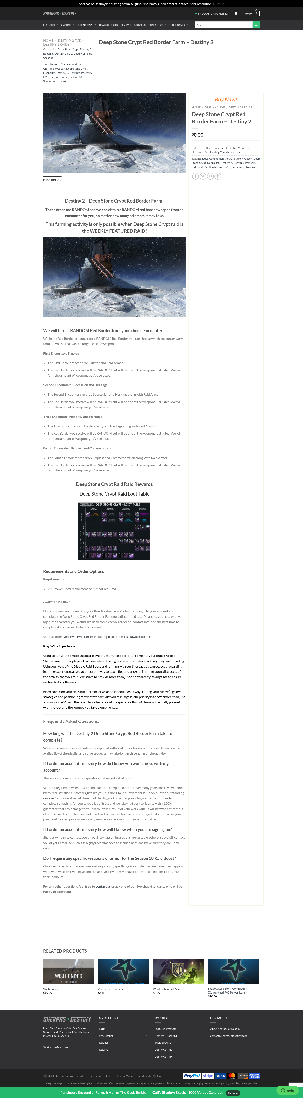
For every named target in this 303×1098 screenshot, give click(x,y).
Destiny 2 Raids (56, 44)
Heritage (74, 72)
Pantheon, (68, 1092)
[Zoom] (49, 168)
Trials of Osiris (108, 24)
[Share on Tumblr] (217, 176)
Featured (49, 24)
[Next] (258, 980)
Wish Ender (50, 989)
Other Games (177, 24)
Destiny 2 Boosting (239, 148)
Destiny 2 (62, 72)
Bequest (55, 64)
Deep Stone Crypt (68, 49)
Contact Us (156, 24)
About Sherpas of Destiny (225, 1028)
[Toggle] (147, 1036)
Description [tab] (52, 180)
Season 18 (76, 77)
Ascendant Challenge (111, 989)
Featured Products (165, 1028)
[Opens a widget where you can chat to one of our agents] (287, 1091)
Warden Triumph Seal (166, 989)
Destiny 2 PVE (85, 24)
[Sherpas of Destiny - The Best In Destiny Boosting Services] (60, 13)
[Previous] (43, 980)
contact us (103, 886)
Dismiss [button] (218, 4)
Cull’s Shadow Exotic (169, 1092)
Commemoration (71, 64)
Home (48, 40)
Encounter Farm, (91, 1092)
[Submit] (256, 24)
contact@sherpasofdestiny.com (228, 1035)
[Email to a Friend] (210, 176)
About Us (140, 24)
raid (52, 77)
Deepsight (49, 72)
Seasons (66, 24)
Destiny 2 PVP (163, 1056)
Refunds (103, 1042)
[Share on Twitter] (203, 176)
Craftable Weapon (54, 68)
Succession (49, 81)
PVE (45, 77)
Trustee (61, 81)
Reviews (126, 24)
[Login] (236, 13)
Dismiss (233, 1093)
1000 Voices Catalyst (205, 1092)
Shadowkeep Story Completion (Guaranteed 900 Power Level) (227, 990)
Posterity (86, 72)
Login (102, 1028)
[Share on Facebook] (195, 176)
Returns (103, 1049)
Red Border (61, 77)
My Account (106, 1035)
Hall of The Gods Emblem (129, 1092)
